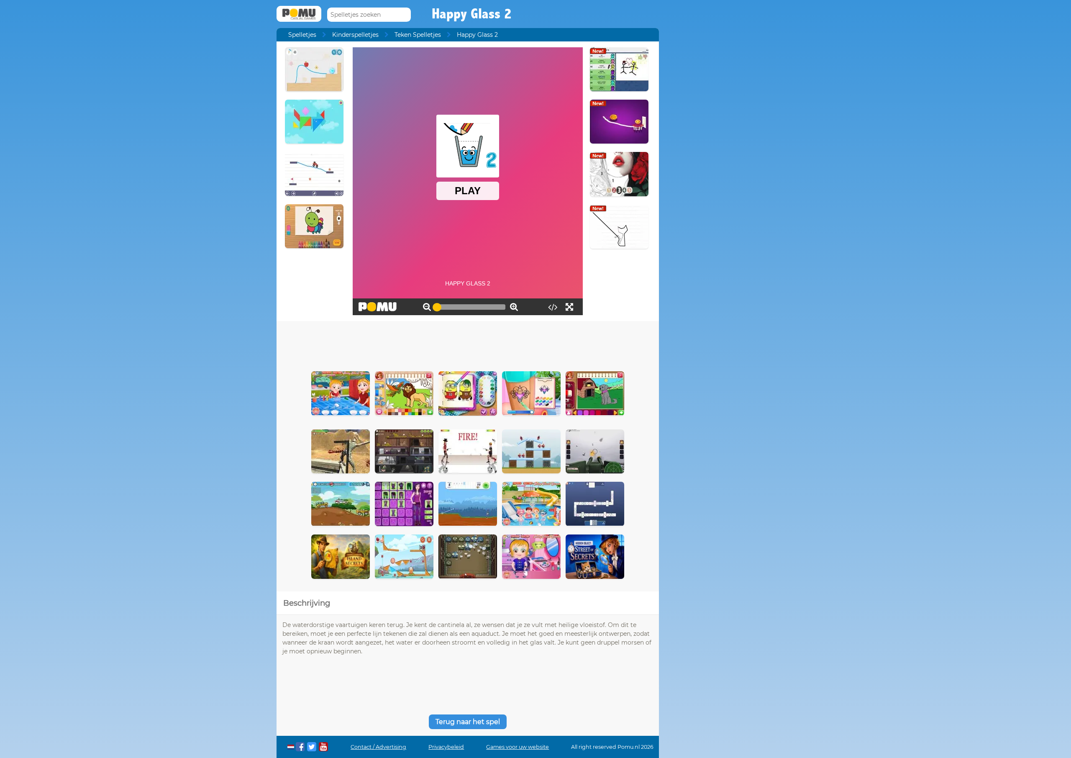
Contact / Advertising (378, 747)
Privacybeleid (446, 747)
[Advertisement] (467, 344)
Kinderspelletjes (355, 35)
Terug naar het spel (468, 722)
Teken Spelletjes (418, 35)
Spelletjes (302, 35)
